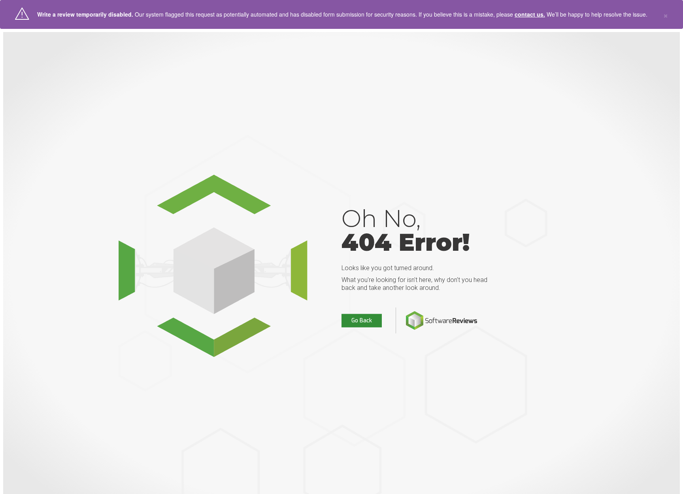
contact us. (530, 14)
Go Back (361, 320)
